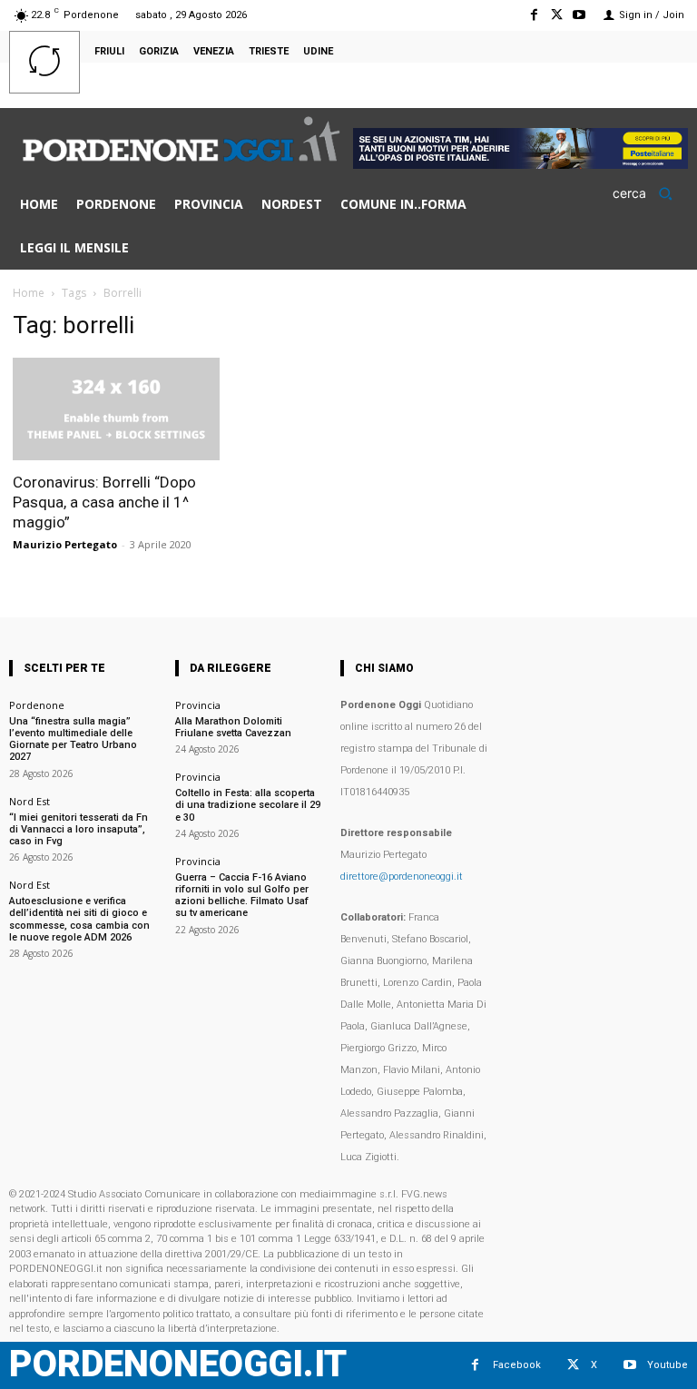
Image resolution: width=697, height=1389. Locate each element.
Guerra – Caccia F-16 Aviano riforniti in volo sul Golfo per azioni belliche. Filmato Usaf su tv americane (242, 896)
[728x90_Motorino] (520, 163)
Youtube (667, 1365)
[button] (648, 193)
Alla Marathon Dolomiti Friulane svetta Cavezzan (233, 727)
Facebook (517, 1365)
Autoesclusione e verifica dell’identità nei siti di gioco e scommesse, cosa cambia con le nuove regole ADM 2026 (79, 919)
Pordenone (36, 705)
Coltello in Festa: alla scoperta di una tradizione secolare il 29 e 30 (247, 805)
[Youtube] (579, 15)
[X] (556, 15)
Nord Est (29, 801)
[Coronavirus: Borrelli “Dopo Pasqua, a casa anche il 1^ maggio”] (116, 409)
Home (28, 292)
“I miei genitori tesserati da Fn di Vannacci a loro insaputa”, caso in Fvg (78, 829)
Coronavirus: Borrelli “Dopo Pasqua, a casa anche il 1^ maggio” (104, 502)
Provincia (198, 705)
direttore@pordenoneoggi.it (401, 876)
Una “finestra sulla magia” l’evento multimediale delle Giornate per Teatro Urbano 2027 (73, 739)
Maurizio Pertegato (65, 544)
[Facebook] (533, 15)
